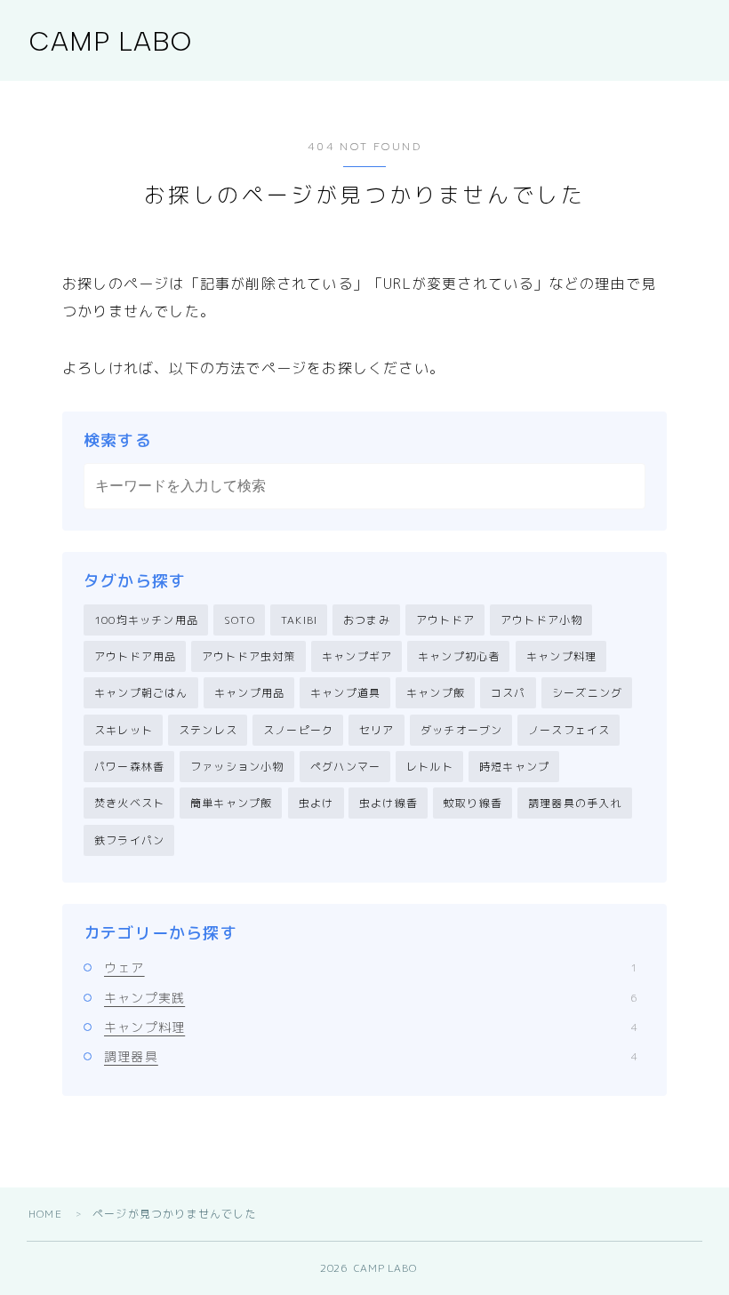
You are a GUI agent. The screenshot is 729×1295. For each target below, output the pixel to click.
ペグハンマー (345, 766)
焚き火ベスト (129, 803)
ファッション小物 (237, 766)
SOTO (239, 620)
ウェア (370, 967)
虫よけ (316, 803)
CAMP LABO (110, 41)
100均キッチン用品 (146, 620)
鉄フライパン (129, 840)
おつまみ (366, 620)
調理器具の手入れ (575, 803)
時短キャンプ (514, 766)
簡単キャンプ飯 (231, 803)
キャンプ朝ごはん (141, 692)
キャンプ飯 (435, 692)
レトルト (429, 766)
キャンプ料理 (561, 656)
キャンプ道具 (345, 692)
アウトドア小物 (541, 620)
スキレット (123, 730)
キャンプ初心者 (459, 656)
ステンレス (208, 730)
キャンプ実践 (370, 997)
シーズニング (587, 692)
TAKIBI (299, 620)
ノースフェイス (569, 730)
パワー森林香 (129, 766)
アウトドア (445, 620)
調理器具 (370, 1056)
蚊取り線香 (473, 803)
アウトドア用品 (135, 656)
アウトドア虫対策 (249, 656)
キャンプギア (357, 656)
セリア (377, 730)
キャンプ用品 (249, 692)
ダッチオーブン (461, 730)
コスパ (508, 692)
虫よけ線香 (388, 803)
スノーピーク (298, 730)
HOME (45, 1213)
